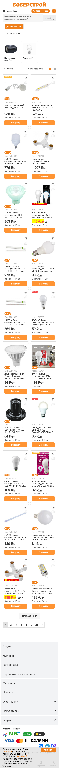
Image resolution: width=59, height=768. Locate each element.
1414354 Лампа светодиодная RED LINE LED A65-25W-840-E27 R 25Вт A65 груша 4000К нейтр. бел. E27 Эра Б (43, 376)
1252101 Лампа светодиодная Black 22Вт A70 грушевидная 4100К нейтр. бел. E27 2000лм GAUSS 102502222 (42, 215)
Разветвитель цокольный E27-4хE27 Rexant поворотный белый (14, 591)
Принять (48, 750)
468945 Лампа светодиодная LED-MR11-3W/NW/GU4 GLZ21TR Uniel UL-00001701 (13, 215)
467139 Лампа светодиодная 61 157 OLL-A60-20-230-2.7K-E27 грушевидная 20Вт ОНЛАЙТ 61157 (15, 483)
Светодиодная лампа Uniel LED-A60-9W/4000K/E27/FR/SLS (42, 429)
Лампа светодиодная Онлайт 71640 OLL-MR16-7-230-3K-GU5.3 (15, 376)
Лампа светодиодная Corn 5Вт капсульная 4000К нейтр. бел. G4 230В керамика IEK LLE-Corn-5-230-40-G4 (43, 591)
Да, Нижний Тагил (14, 26)
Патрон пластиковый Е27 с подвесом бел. (14, 106)
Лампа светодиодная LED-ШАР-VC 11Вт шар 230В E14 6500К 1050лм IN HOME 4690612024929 (43, 537)
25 (36, 625)
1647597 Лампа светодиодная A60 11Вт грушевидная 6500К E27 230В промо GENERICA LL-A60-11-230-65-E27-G (43, 322)
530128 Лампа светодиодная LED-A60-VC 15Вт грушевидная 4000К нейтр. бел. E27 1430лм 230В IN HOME (43, 268)
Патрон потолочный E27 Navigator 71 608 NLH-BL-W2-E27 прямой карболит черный (14, 429)
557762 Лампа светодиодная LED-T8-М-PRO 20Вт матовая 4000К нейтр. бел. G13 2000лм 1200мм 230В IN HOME (15, 537)
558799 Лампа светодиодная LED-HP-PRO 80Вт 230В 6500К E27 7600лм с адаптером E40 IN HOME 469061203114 (15, 161)
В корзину (15, 122)
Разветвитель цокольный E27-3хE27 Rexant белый (42, 161)
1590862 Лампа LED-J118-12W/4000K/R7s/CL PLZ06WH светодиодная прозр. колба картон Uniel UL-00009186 (43, 107)
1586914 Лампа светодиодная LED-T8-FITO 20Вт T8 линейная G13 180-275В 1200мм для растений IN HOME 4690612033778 (15, 322)
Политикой (22, 756)
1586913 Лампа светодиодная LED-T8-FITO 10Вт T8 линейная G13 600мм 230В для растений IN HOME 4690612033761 (15, 268)
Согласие (7, 751)
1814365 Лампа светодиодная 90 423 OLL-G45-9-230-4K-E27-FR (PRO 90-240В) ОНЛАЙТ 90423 (43, 483)
